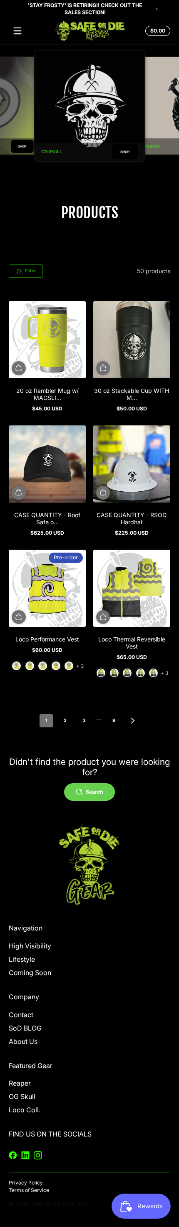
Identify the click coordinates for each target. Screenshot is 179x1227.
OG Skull (22, 1096)
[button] (156, 31)
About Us (23, 1041)
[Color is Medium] (29, 665)
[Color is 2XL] (69, 665)
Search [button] (94, 792)
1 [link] (46, 720)
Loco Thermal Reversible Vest (131, 643)
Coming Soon (30, 972)
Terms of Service (29, 1190)
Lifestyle (22, 959)
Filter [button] (30, 271)
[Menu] (17, 31)
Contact (21, 1015)
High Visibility (30, 946)
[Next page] (132, 720)
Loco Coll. (24, 1110)
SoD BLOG (25, 1028)
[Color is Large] (42, 665)
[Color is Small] (16, 665)
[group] (90, 106)
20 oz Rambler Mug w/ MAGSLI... (47, 394)
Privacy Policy (26, 1182)
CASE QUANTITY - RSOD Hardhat (132, 518)
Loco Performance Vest (47, 639)
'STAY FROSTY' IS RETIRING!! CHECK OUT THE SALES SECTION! (85, 8)
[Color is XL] (56, 665)
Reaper (20, 1083)
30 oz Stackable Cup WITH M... (131, 394)
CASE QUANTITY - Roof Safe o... (47, 518)
